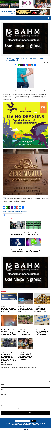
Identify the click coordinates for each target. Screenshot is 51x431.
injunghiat (20, 211)
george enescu (14, 211)
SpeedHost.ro (28, 424)
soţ (24, 211)
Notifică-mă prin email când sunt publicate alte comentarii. (17, 406)
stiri (26, 211)
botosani (5, 211)
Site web (3, 394)
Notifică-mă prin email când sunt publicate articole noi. (16, 408)
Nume (3, 384)
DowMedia (38, 424)
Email (3, 389)
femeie (8, 211)
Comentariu (4, 370)
